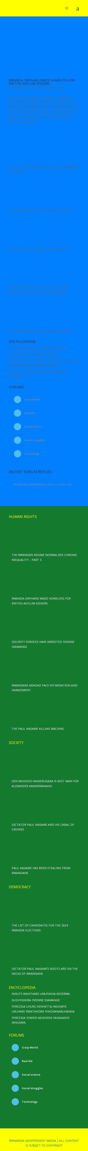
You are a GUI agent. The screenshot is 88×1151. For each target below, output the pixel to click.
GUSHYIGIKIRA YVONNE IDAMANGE (33, 354)
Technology (32, 454)
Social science (33, 426)
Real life (29, 413)
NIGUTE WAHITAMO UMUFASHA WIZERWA (38, 348)
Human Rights (56, 88)
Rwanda (18, 88)
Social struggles (34, 440)
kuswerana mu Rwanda (29, 484)
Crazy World (32, 399)
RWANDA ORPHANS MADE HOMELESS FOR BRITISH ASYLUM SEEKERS (42, 82)
